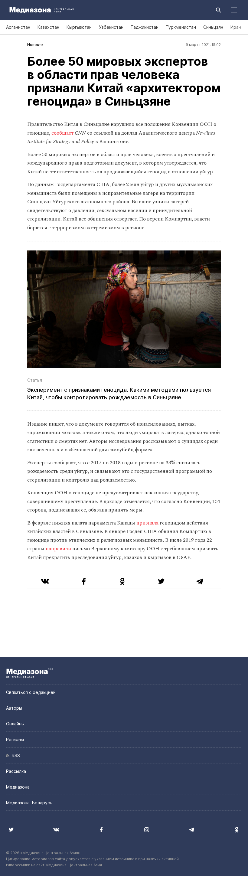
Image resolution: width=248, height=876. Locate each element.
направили (58, 549)
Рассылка (16, 771)
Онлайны (15, 723)
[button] (234, 10)
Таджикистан (144, 27)
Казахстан (48, 27)
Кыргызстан (79, 27)
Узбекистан (111, 27)
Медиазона (18, 786)
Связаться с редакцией (31, 692)
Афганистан (18, 27)
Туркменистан (181, 27)
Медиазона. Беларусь (29, 802)
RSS (14, 755)
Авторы (14, 708)
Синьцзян (213, 27)
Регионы (15, 739)
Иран (235, 27)
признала (147, 523)
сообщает (62, 133)
